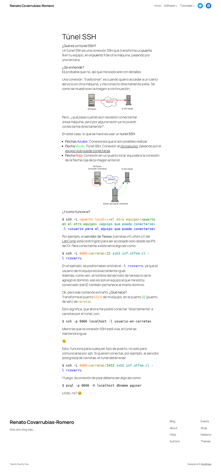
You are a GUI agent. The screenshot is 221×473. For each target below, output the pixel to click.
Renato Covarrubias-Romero (32, 5)
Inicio (158, 5)
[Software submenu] (176, 6)
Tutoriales (186, 5)
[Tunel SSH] (110, 204)
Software (169, 5)
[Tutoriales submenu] (194, 6)
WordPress (206, 464)
